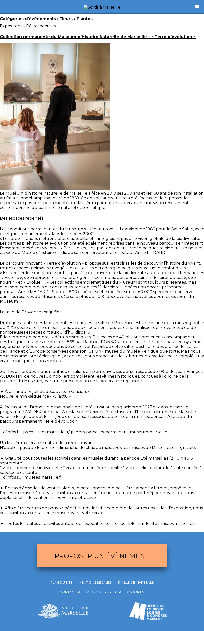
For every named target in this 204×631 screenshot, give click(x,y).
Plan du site (61, 582)
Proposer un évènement (102, 556)
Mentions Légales (95, 582)
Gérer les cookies (127, 592)
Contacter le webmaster (83, 592)
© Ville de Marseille (136, 582)
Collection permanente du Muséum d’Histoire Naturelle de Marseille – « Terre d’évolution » (98, 36)
